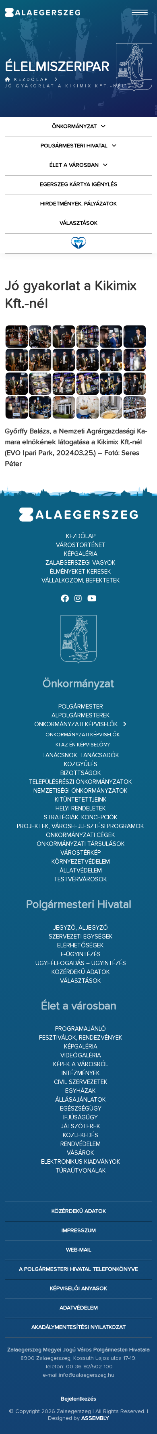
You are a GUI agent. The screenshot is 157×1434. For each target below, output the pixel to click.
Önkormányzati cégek (80, 835)
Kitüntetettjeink (81, 800)
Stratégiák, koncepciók (81, 817)
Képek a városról (80, 1064)
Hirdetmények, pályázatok (78, 204)
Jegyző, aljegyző (80, 928)
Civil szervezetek (80, 1082)
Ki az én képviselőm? (82, 745)
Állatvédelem (81, 871)
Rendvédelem (80, 1144)
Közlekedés (80, 1135)
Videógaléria (80, 1056)
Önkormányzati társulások (81, 844)
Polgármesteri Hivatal (74, 146)
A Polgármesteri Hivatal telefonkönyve (78, 1269)
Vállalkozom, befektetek (80, 581)
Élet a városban (74, 165)
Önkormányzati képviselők (76, 724)
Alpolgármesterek (81, 716)
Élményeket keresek (80, 572)
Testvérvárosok (80, 880)
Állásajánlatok (80, 1100)
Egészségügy (80, 1109)
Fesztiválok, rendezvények (80, 1038)
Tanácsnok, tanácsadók (80, 755)
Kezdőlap (30, 79)
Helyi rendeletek (81, 809)
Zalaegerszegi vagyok (80, 563)
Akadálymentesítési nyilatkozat (78, 1327)
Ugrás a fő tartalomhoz (132, 4)
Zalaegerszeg (42, 12)
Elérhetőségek (80, 946)
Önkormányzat (74, 126)
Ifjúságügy (80, 1118)
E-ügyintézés (81, 954)
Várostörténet (80, 545)
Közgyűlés (80, 764)
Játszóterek (80, 1126)
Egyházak (80, 1091)
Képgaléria (80, 554)
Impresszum (79, 1230)
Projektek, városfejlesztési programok (80, 826)
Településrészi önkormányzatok (80, 782)
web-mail (78, 1250)
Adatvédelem (79, 1308)
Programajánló (80, 1029)
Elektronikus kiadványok (80, 1162)
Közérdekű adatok (81, 972)
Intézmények (81, 1073)
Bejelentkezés (78, 1399)
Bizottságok (80, 773)
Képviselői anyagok (78, 1288)
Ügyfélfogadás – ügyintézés (80, 963)
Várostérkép (80, 853)
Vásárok (80, 1153)
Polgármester (80, 707)
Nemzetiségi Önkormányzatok (80, 791)
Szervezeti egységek (81, 937)
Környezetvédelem (81, 862)
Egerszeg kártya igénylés (79, 184)
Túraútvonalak (81, 1171)
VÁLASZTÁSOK (78, 223)
